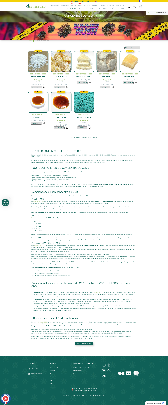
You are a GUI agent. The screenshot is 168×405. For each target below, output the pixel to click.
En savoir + (99, 16)
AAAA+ (80, 5)
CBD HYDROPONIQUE (90, 5)
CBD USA (73, 5)
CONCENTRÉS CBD (71, 8)
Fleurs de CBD (54, 5)
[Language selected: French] (140, 1)
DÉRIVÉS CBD (120, 5)
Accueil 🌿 (30, 41)
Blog (122, 8)
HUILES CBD (110, 5)
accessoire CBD (97, 292)
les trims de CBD (75, 324)
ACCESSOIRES (103, 8)
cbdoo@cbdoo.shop (36, 373)
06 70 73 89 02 (162, 13)
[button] (5, 202)
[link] (129, 6)
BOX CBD (81, 8)
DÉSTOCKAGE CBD (92, 8)
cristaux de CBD (39, 246)
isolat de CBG (64, 262)
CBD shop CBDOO (42, 322)
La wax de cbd (36, 218)
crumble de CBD (38, 202)
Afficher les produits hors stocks (84, 137)
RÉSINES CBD (65, 5)
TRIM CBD (102, 5)
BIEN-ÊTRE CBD (114, 8)
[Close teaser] (9, 198)
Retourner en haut (84, 344)
